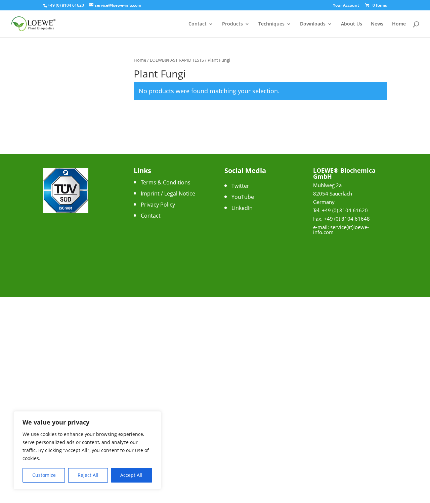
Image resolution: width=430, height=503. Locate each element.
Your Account (346, 5)
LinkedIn (242, 208)
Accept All (131, 475)
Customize (44, 475)
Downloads (313, 24)
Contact (197, 24)
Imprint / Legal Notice (168, 193)
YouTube (242, 197)
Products (232, 24)
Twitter (240, 185)
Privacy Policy (158, 204)
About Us (351, 24)
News (377, 24)
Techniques (271, 24)
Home (399, 24)
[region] (87, 450)
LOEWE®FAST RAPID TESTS (177, 60)
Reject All (88, 475)
